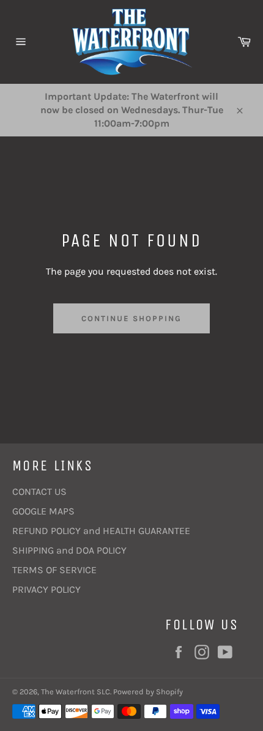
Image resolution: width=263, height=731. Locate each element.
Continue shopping (131, 318)
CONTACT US (39, 491)
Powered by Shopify (148, 691)
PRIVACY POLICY (46, 589)
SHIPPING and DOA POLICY (69, 550)
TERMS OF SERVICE (54, 570)
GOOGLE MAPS (43, 511)
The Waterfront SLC (75, 691)
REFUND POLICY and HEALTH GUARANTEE (101, 530)
